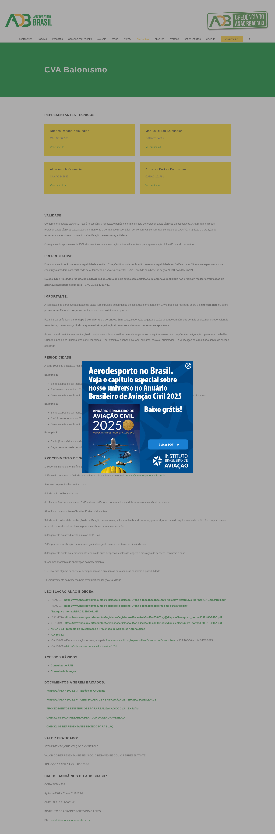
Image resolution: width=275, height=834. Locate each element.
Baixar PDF (166, 444)
